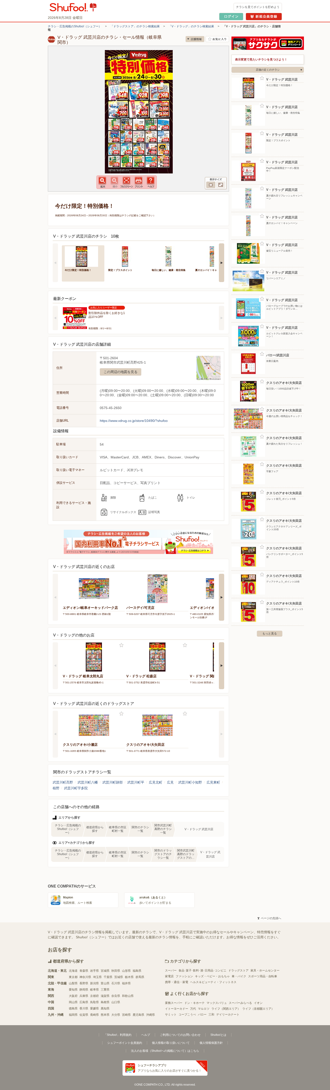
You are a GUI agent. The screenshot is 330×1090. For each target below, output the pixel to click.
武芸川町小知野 (190, 782)
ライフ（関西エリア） (225, 1008)
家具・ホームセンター (265, 970)
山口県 (115, 1002)
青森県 (83, 970)
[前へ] (55, 262)
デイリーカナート (227, 1014)
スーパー (171, 970)
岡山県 (73, 1002)
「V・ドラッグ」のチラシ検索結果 (191, 26)
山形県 (126, 970)
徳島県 (73, 1008)
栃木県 (129, 977)
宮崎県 (126, 1014)
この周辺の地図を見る (120, 372)
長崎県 (94, 1014)
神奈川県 (85, 977)
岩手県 (94, 970)
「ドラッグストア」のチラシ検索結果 (135, 26)
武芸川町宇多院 (76, 788)
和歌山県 (128, 996)
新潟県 (94, 983)
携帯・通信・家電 (176, 982)
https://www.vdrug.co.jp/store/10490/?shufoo (134, 421)
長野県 (83, 983)
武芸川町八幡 (88, 782)
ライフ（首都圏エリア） (258, 1008)
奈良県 (115, 996)
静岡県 (83, 989)
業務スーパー (173, 1003)
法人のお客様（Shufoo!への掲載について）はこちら (165, 1051)
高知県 (105, 1008)
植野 (56, 788)
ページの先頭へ (269, 918)
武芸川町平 (135, 782)
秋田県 (115, 970)
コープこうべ (187, 1014)
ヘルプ (145, 1035)
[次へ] (221, 262)
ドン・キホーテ (194, 1003)
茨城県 (118, 977)
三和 (211, 1014)
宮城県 (105, 970)
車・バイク (239, 976)
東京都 (73, 977)
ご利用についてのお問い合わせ (180, 1035)
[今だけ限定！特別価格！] (83, 256)
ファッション (184, 976)
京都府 (94, 996)
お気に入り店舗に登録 (217, 39)
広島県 (83, 1002)
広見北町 (155, 782)
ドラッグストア (238, 970)
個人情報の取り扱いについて (171, 1043)
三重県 (105, 989)
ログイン (231, 16)
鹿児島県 (138, 1014)
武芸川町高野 (63, 782)
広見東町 (213, 782)
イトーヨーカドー (176, 1008)
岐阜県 (94, 989)
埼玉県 (97, 977)
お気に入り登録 (121, 645)
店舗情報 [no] (195, 39)
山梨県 (73, 983)
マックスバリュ (217, 1003)
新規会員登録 (264, 16)
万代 (193, 1008)
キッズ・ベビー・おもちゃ (212, 976)
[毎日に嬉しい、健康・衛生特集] (170, 256)
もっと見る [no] (269, 633)
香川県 (83, 1008)
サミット (171, 1014)
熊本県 (105, 1014)
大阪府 (73, 996)
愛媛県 (94, 1008)
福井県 (126, 983)
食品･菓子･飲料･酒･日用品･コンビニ (202, 970)
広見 (170, 782)
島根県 (105, 1002)
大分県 (115, 1014)
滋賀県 (105, 996)
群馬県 (140, 977)
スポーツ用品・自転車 (262, 976)
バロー (202, 1014)
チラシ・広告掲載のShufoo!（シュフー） (74, 26)
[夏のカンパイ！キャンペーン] (213, 256)
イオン (258, 1003)
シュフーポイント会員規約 (124, 1043)
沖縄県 (150, 1014)
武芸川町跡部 (112, 782)
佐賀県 (83, 1014)
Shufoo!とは (218, 1035)
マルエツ (203, 1008)
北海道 (73, 970)
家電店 (169, 976)
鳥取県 (94, 1002)
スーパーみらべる (240, 1003)
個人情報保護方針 (211, 1043)
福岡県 (73, 1014)
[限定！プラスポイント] (126, 256)
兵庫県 (83, 996)
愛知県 (73, 989)
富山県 (105, 983)
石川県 (115, 983)
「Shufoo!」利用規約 (117, 1035)
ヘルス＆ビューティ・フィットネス (213, 982)
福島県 (137, 970)
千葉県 (108, 977)
